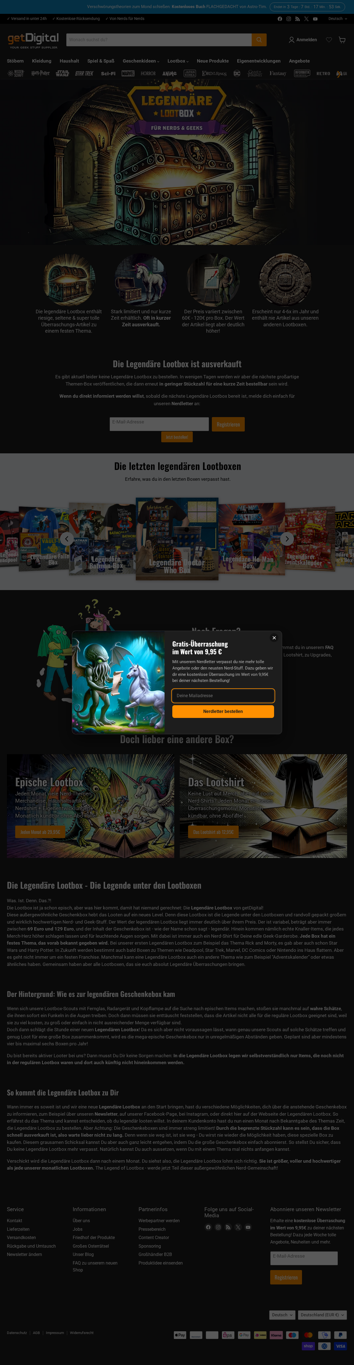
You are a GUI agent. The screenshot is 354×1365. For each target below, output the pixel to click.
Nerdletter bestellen (223, 711)
